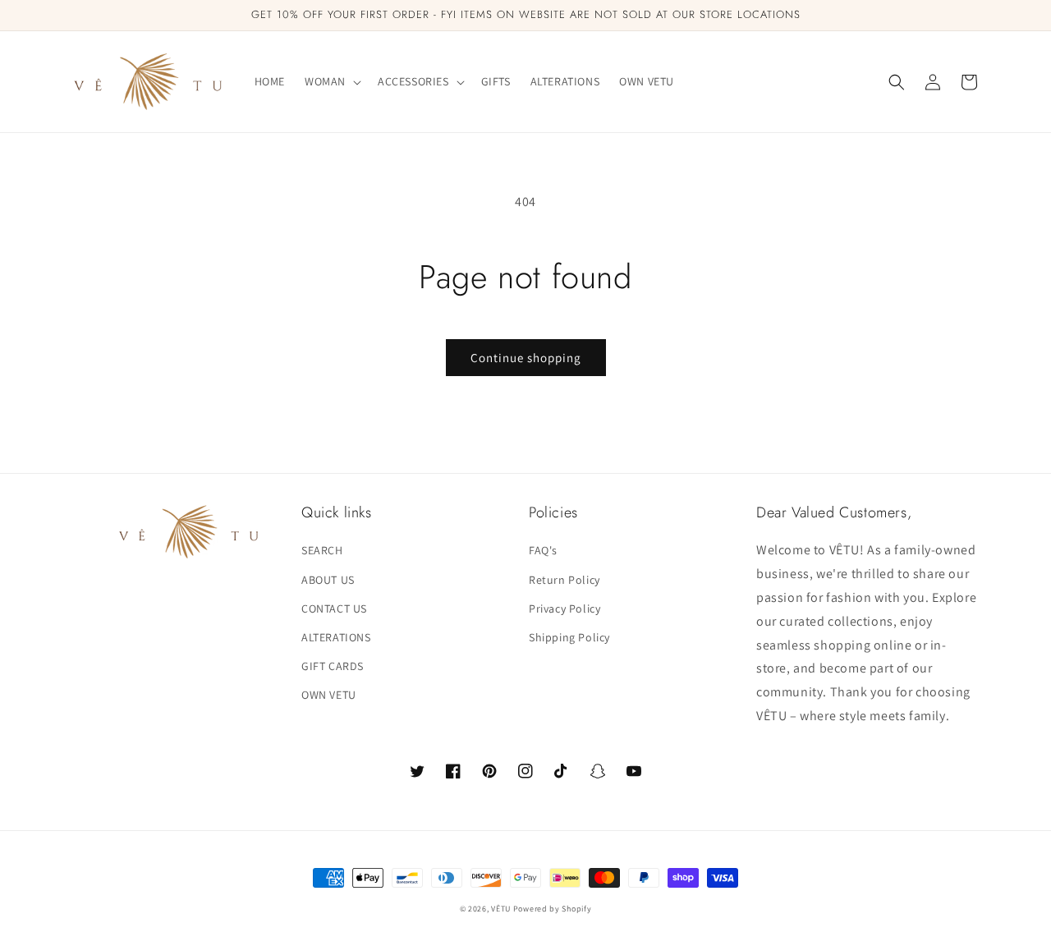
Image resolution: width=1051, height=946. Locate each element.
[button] (331, 81)
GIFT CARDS (332, 666)
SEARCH (322, 550)
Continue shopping (525, 357)
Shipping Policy (569, 637)
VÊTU (502, 908)
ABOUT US (328, 579)
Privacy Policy (564, 608)
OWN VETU (328, 694)
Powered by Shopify (552, 908)
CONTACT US (334, 608)
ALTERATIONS (336, 637)
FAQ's (543, 550)
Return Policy (564, 579)
